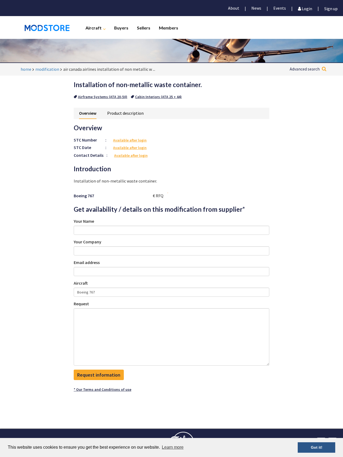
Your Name (84, 221)
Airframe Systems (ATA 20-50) (102, 96)
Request (81, 303)
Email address (87, 262)
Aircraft (93, 27)
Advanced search (305, 69)
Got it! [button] (316, 447)
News (256, 8)
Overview (87, 113)
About (233, 8)
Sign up (331, 8)
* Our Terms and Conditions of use (102, 389)
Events (279, 8)
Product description (125, 113)
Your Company (87, 241)
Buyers (121, 27)
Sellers (143, 27)
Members (168, 27)
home (26, 69)
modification (47, 69)
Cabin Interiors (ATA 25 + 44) (158, 96)
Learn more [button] (173, 447)
